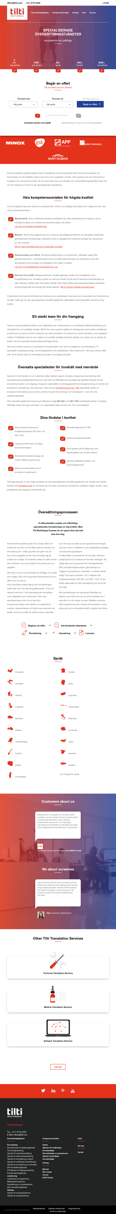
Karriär (81, 1152)
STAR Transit (47, 1177)
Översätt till (57, 98)
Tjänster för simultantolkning (18, 1195)
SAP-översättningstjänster (17, 1167)
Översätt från (24, 98)
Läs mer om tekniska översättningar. (31, 226)
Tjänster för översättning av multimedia (22, 1164)
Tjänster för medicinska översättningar (52, 1149)
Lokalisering (12, 1176)
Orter (84, 12)
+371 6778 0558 (33, 2)
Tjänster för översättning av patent (20, 1159)
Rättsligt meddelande (56, 1208)
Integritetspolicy (74, 1208)
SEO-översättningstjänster (17, 1187)
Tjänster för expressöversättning (19, 1153)
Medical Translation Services (58, 1007)
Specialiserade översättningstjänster (21, 1147)
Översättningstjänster (40, 12)
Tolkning (10, 1190)
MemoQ (45, 1169)
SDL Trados (47, 1172)
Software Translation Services (58, 1040)
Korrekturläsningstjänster (16, 1173)
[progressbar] (58, 118)
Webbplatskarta (39, 1208)
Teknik (45, 1145)
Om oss (93, 12)
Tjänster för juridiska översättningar (50, 1157)
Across (45, 1174)
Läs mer (58, 1066)
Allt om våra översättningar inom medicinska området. (39, 246)
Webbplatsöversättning (16, 1181)
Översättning (12, 1145)
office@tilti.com (14, 2)
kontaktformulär (25, 485)
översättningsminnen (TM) (67, 387)
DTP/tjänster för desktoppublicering (20, 1170)
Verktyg (75, 12)
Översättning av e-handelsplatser (20, 1184)
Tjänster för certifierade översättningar (21, 1161)
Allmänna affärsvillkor (58, 1211)
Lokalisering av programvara (18, 1178)
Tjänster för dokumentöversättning (20, 1156)
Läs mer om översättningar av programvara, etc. (36, 266)
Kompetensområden (60, 12)
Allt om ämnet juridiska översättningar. (78, 287)
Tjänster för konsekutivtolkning (18, 1193)
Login (106, 2)
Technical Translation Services (58, 973)
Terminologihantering (15, 1150)
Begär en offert (101, 20)
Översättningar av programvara (55, 1153)
